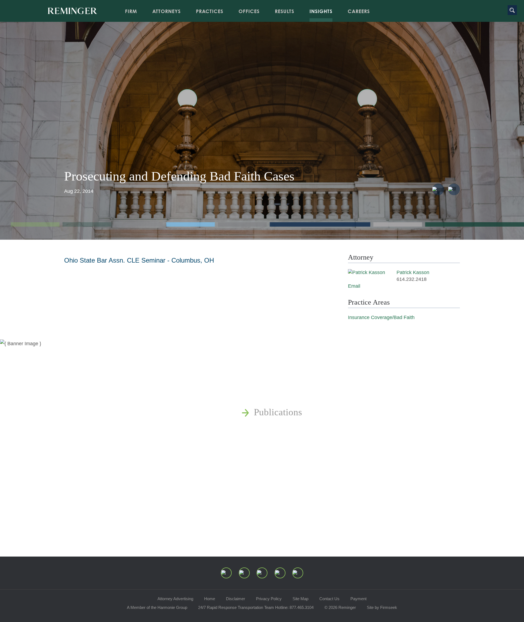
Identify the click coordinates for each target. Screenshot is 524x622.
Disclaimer (235, 598)
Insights (320, 11)
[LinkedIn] (244, 572)
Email (354, 286)
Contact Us (329, 598)
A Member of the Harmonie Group (157, 607)
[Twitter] (262, 572)
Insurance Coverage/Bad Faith (381, 317)
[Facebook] (280, 572)
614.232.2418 (412, 279)
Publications (278, 412)
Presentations (280, 442)
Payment (358, 598)
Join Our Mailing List (296, 488)
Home (209, 598)
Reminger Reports (289, 427)
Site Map (300, 598)
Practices (209, 11)
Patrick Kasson (413, 272)
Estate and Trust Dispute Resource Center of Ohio (351, 458)
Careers (359, 11)
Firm (131, 11)
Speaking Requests (291, 473)
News (265, 397)
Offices (249, 11)
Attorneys (166, 11)
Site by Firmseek (382, 607)
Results (284, 11)
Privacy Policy (269, 598)
